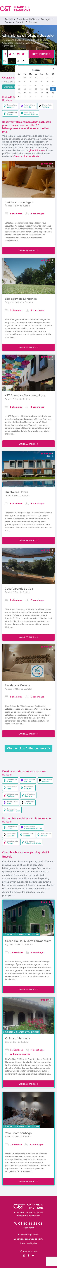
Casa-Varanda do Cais (19, 588)
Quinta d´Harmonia (18, 1038)
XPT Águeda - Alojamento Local (25, 395)
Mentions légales (28, 1243)
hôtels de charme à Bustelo (27, 156)
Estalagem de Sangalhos (21, 298)
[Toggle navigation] (55, 6)
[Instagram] (24, 1255)
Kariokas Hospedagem (19, 202)
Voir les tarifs (27, 250)
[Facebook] (28, 1255)
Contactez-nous (28, 1251)
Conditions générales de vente (28, 1238)
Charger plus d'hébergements (27, 748)
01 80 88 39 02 (30, 1223)
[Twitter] (33, 1255)
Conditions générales (28, 1234)
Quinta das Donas (16, 492)
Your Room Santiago (18, 1133)
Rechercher (41, 54)
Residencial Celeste (17, 685)
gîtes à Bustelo (36, 150)
